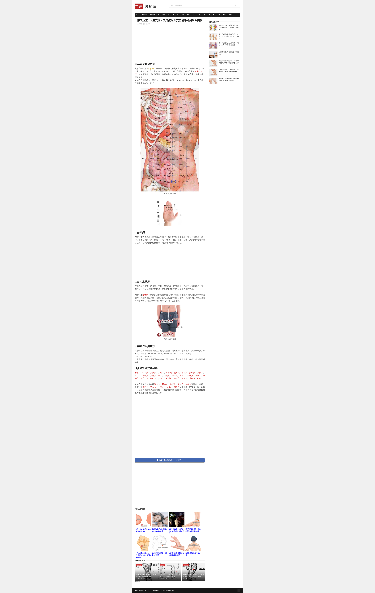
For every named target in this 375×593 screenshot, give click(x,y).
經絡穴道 (148, 24)
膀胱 (188, 15)
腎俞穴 (165, 384)
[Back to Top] (239, 590)
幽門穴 (153, 378)
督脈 (224, 15)
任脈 (218, 15)
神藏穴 (184, 378)
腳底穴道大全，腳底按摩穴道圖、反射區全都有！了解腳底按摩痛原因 (229, 27)
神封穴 (169, 378)
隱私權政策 (166, 590)
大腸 (163, 15)
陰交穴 (157, 384)
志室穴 (161, 387)
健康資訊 (144, 15)
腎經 (144, 24)
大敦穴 (180, 384)
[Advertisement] (170, 47)
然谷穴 (145, 372)
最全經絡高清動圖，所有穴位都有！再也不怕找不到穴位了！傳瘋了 (229, 36)
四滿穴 (167, 375)
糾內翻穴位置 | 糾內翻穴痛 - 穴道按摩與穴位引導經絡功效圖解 (193, 575)
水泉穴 (169, 372)
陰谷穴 (138, 375)
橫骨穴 (145, 375)
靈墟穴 (177, 378)
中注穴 (175, 375)
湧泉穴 (138, 372)
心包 (198, 15)
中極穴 (188, 384)
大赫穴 (153, 375)
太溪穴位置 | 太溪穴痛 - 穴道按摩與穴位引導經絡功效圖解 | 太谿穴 (229, 62)
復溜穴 (184, 372)
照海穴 (177, 372)
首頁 (137, 15)
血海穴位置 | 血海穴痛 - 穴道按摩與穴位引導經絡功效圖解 (229, 80)
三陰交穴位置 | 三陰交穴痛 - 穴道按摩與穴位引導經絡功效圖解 (229, 71)
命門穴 (145, 387)
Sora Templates (157, 590)
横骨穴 (145, 294)
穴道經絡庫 (141, 590)
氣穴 (160, 375)
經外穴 (231, 15)
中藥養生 (152, 15)
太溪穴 (153, 372)
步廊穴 (161, 378)
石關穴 (198, 375)
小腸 (183, 15)
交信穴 (192, 372)
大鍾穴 (161, 372)
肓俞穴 (182, 375)
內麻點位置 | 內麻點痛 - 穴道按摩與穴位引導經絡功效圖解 (170, 575)
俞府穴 (200, 378)
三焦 (204, 15)
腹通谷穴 (144, 378)
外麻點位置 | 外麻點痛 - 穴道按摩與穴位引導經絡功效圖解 (146, 575)
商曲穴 (190, 375)
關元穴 (177, 387)
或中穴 (192, 378)
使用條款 (172, 590)
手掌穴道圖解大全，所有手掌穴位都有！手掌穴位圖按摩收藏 (229, 44)
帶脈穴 (173, 384)
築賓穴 (200, 372)
